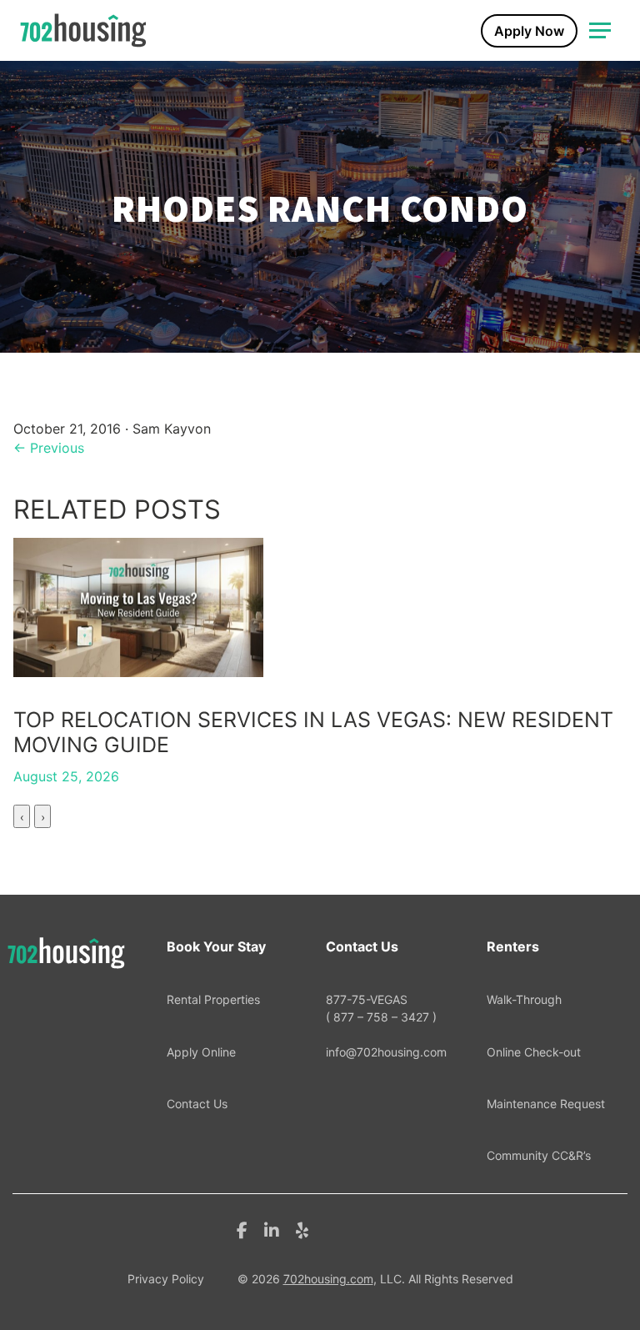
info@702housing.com (386, 1052)
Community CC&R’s (539, 1155)
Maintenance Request (546, 1104)
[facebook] (242, 1229)
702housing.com (328, 1279)
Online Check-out (534, 1052)
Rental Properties (213, 999)
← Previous (48, 447)
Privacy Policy (166, 1279)
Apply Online (201, 1052)
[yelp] (302, 1229)
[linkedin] (271, 1229)
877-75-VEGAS (381, 1007)
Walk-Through (524, 999)
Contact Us (197, 1104)
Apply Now (529, 31)
